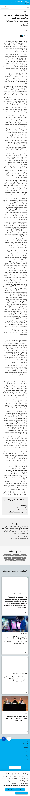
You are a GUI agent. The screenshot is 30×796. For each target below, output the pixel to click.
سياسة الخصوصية (7, 785)
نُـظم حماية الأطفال (7, 555)
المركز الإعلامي (25, 751)
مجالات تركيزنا (25, 743)
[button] (4, 739)
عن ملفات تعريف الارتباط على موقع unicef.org (16, 774)
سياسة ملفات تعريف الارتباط (21, 785)
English (26, 36)
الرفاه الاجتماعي (15, 555)
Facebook (19, 538)
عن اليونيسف (25, 756)
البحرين (18, 558)
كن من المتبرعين (15, 768)
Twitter (13, 538)
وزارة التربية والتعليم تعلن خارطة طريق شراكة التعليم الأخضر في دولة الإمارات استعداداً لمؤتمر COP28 (15, 719)
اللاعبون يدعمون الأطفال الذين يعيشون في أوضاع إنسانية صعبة (16, 638)
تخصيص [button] (21, 793)
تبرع (5, 7)
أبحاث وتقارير (25, 745)
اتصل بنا (26, 759)
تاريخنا (27, 758)
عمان (9, 558)
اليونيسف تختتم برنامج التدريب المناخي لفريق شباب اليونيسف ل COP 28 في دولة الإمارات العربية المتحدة (15, 679)
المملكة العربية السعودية (20, 560)
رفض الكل (10, 790)
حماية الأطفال (23, 555)
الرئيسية (26, 741)
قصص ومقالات (25, 747)
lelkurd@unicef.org (14, 512)
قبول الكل (20, 790)
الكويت (13, 558)
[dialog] (15, 783)
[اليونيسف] (20, 1)
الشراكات (23, 558)
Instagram (25, 538)
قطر (5, 558)
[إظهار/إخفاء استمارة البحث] (23, 7)
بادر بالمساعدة (25, 749)
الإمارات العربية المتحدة (9, 560)
